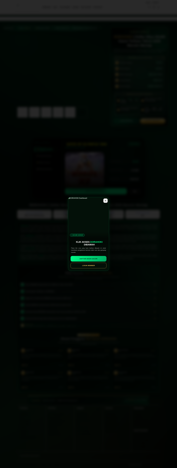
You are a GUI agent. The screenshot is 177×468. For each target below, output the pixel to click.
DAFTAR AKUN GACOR (88, 259)
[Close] (105, 200)
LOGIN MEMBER (88, 265)
